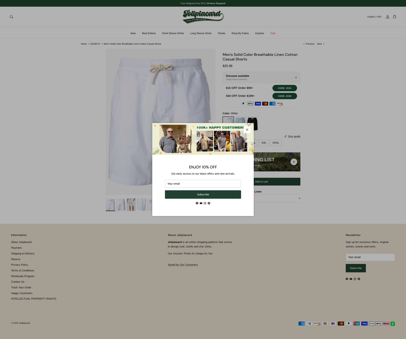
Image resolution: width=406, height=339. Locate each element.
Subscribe (203, 194)
